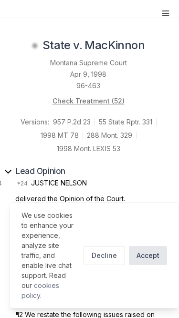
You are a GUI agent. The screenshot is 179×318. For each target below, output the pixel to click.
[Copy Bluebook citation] (155, 45)
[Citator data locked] (35, 46)
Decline (104, 255)
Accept (148, 255)
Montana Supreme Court (88, 63)
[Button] (165, 13)
